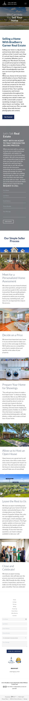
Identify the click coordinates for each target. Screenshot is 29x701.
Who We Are (14, 613)
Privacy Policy (5, 699)
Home (14, 599)
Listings (14, 602)
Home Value (14, 611)
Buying (14, 604)
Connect (14, 615)
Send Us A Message (14, 651)
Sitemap (25, 699)
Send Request (8, 221)
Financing (14, 608)
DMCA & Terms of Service (16, 699)
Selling (14, 606)
